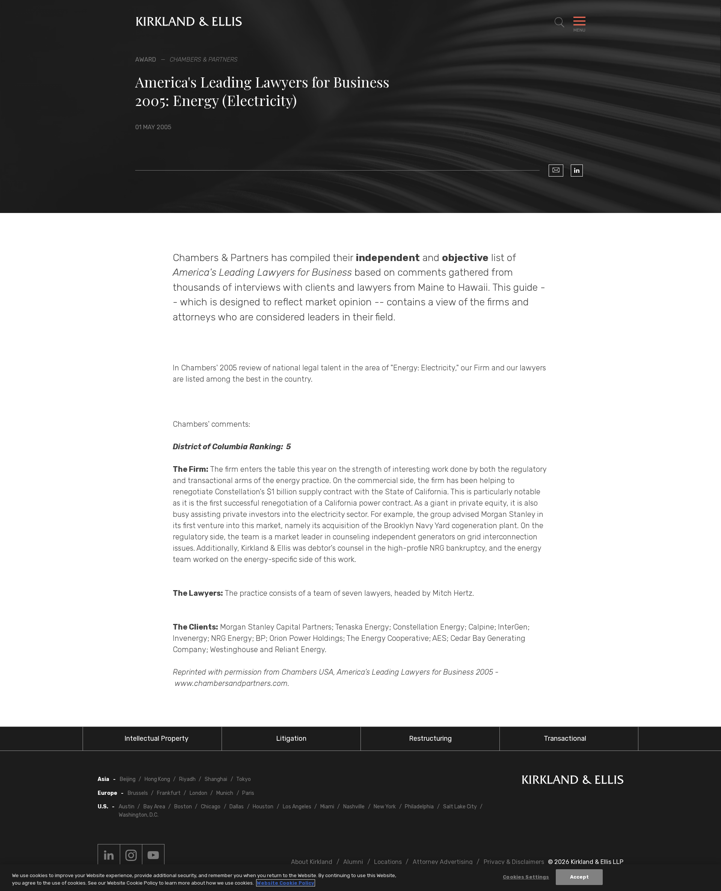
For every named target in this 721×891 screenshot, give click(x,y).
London (198, 793)
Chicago (210, 806)
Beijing (128, 779)
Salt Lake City (460, 806)
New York (385, 806)
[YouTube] (153, 855)
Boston (183, 806)
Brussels (138, 793)
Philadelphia (419, 806)
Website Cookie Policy (285, 883)
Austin (126, 806)
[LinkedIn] (577, 171)
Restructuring (430, 738)
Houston (263, 806)
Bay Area (154, 806)
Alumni (353, 861)
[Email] (556, 171)
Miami (327, 806)
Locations (388, 861)
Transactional (565, 738)
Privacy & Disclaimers (514, 861)
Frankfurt (169, 793)
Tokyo (243, 779)
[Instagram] (131, 855)
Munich (224, 793)
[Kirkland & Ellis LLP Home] (572, 781)
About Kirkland (311, 861)
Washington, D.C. (138, 815)
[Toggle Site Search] (559, 22)
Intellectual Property (156, 738)
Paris (248, 793)
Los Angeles (297, 806)
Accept (579, 877)
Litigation (291, 738)
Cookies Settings (526, 877)
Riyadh (187, 779)
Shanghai (216, 779)
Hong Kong (157, 779)
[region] (360, 877)
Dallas (236, 806)
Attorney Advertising (443, 861)
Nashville (354, 806)
